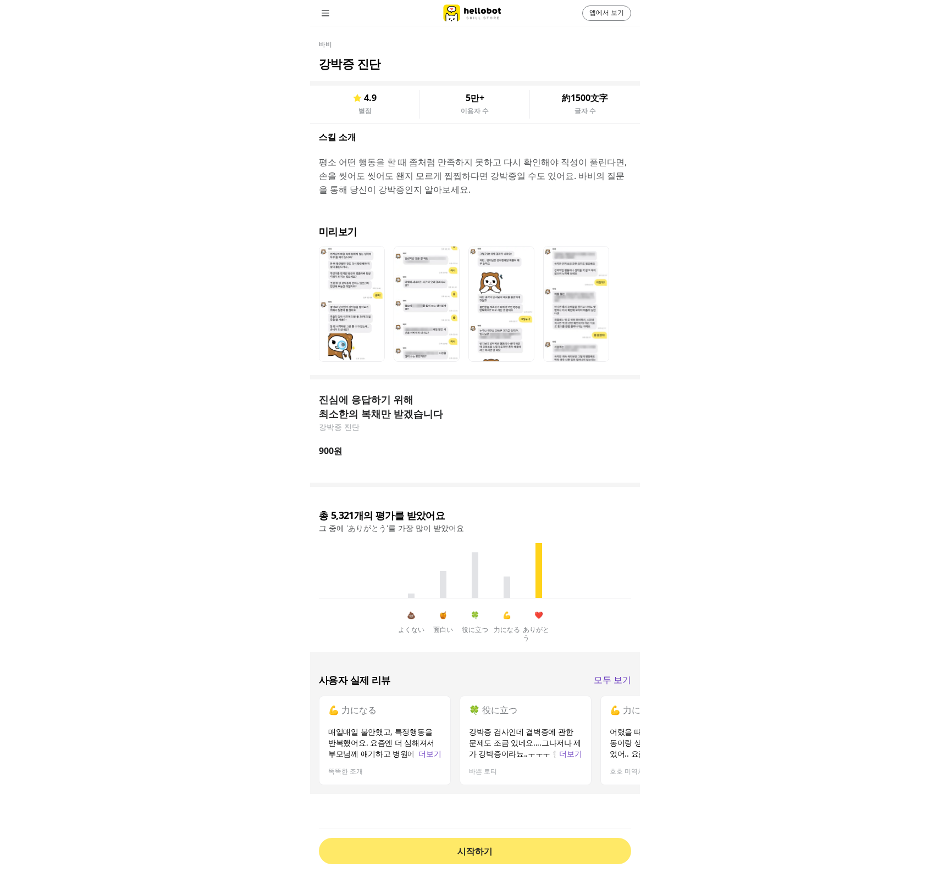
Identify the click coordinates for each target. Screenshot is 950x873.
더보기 (429, 753)
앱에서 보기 (606, 12)
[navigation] (341, 13)
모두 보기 (612, 680)
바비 (325, 44)
